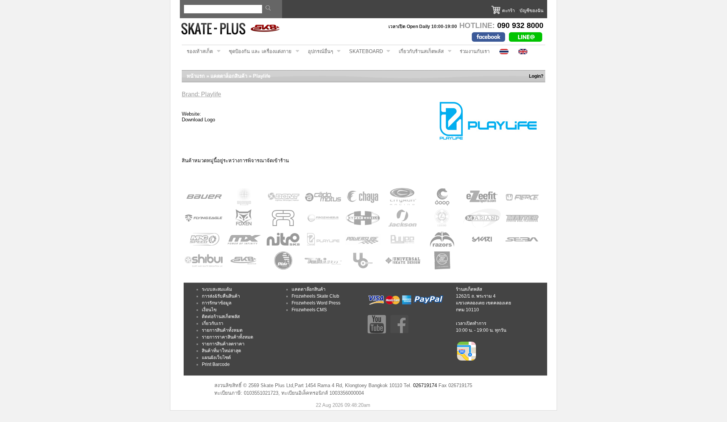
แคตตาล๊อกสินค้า (309, 289)
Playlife (261, 76)
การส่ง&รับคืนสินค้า (221, 296)
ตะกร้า (508, 10)
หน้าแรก (196, 76)
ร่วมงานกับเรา (475, 51)
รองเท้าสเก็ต (197, 52)
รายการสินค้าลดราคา (223, 344)
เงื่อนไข (209, 309)
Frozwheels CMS (309, 309)
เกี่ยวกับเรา (212, 323)
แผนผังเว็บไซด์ (216, 357)
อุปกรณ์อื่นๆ (318, 52)
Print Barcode (216, 364)
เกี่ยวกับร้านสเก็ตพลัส (419, 52)
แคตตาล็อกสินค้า (229, 76)
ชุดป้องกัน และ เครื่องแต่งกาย (258, 52)
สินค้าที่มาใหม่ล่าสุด (221, 350)
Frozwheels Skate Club (315, 296)
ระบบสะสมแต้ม (217, 289)
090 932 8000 (520, 25)
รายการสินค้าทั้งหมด (222, 330)
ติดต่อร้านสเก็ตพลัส (221, 316)
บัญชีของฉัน (531, 10)
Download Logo (198, 119)
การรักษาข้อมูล (216, 303)
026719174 (425, 385)
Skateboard (363, 52)
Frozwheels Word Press (316, 303)
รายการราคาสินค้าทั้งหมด (227, 337)
